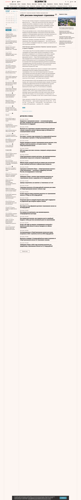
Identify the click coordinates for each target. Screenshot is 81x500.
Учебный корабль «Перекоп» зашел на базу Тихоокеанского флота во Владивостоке (11, 36)
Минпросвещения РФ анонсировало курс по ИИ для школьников (11, 203)
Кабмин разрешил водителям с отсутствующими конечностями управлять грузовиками (11, 182)
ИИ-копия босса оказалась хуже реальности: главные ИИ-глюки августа (11, 83)
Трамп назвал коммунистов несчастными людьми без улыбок (11, 77)
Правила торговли (13, 6)
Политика (56, 4)
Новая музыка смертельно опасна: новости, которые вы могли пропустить (11, 90)
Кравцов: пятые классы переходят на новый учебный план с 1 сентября (11, 48)
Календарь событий (8, 11)
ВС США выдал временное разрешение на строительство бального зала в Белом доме (11, 196)
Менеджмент (66, 4)
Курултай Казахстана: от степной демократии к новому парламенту (11, 96)
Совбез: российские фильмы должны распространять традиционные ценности (11, 221)
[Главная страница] (40, 2)
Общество (61, 4)
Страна (47, 6)
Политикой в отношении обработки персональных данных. (39, 498)
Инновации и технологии (62, 6)
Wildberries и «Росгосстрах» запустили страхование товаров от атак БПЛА (11, 175)
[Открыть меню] (75, 1)
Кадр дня (7, 114)
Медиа (44, 4)
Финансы (29, 4)
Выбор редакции (23, 10)
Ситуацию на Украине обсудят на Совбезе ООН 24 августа (11, 209)
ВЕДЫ (8, 6)
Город (28, 6)
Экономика (24, 4)
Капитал (43, 6)
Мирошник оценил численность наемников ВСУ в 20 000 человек (11, 102)
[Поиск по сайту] (68, 1)
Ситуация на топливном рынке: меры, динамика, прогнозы (62, 10)
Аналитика (38, 6)
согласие (32, 497)
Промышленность (53, 6)
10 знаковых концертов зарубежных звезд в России (11, 136)
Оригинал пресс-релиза (27, 111)
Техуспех (70, 6)
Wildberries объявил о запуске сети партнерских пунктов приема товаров (11, 189)
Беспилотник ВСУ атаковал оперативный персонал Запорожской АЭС (11, 61)
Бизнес (19, 4)
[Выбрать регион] (65, 1)
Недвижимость (50, 4)
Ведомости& (32, 6)
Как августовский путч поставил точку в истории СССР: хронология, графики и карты (11, 109)
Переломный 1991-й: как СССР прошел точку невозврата (39, 10)
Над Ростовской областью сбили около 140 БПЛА (11, 131)
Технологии (40, 4)
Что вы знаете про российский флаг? (9, 146)
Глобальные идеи (13, 4)
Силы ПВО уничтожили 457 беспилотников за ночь (11, 72)
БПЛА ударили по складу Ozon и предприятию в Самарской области (11, 140)
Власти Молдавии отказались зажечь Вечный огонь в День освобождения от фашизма (11, 162)
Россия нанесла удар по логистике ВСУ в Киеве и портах (11, 119)
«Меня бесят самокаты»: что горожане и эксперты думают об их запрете (11, 67)
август (14, 11)
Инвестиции (34, 4)
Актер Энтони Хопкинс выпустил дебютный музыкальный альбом (10, 228)
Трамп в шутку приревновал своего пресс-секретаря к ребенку (11, 54)
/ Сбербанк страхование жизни (42, 12)
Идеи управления (22, 6)
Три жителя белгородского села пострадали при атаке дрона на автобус (11, 42)
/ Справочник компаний (31, 12)
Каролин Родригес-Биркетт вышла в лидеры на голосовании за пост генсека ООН (11, 155)
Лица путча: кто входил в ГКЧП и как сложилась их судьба (11, 169)
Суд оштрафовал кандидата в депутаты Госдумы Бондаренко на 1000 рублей (11, 215)
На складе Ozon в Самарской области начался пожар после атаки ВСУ (11, 125)
